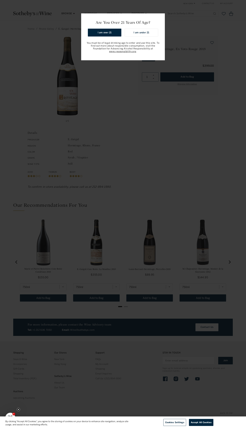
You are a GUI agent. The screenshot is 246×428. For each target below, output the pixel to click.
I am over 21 (105, 32)
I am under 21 (141, 32)
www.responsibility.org (122, 51)
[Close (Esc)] (161, 17)
